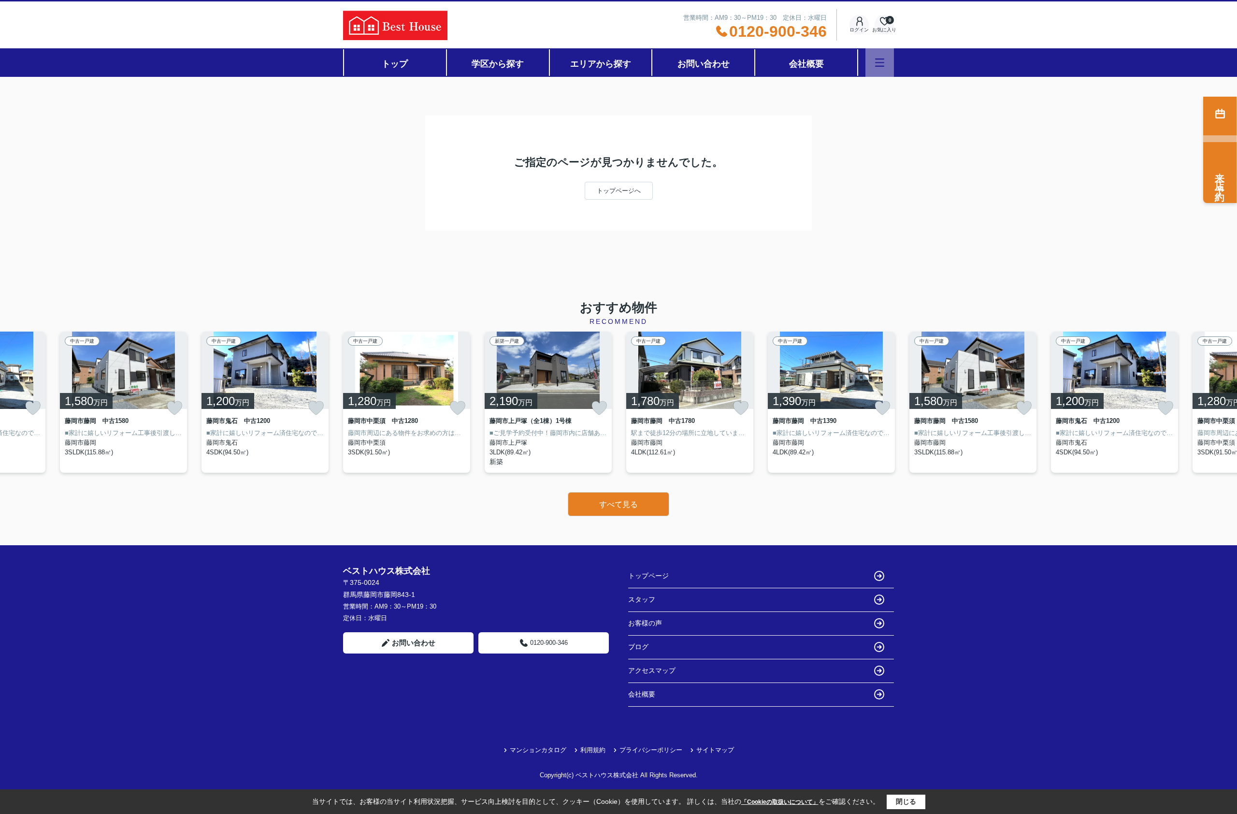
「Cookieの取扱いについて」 (780, 802)
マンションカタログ (538, 750)
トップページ (648, 576)
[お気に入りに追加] (33, 408)
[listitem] (406, 402)
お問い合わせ (703, 64)
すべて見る (618, 504)
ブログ (638, 647)
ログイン (859, 29)
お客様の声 (645, 623)
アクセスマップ (652, 670)
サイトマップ (715, 750)
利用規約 (592, 750)
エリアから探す (600, 64)
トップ (395, 64)
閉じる (906, 801)
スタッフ (641, 599)
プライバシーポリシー (650, 750)
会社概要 (806, 64)
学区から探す (498, 64)
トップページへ (619, 190)
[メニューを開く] (879, 62)
